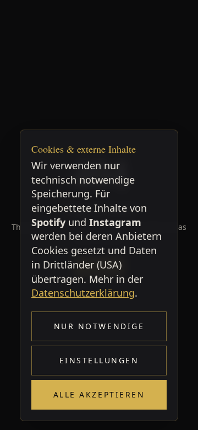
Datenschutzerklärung (83, 292)
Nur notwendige (99, 326)
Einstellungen (99, 360)
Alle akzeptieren (99, 394)
